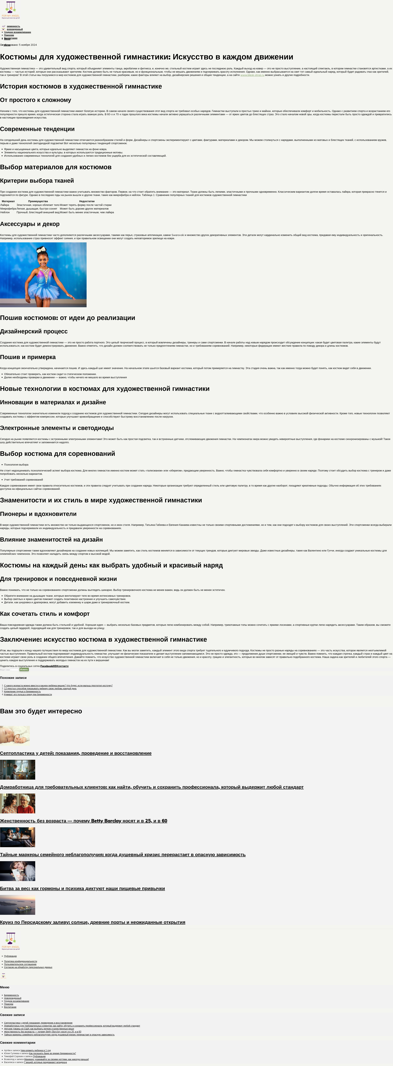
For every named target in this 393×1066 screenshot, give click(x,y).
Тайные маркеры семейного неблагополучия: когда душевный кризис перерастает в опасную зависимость (123, 854)
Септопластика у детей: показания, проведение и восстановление (76, 753)
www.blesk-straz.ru (252, 75)
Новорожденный (13, 29)
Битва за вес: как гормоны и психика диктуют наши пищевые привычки (82, 888)
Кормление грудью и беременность (22, 691)
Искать (24, 669)
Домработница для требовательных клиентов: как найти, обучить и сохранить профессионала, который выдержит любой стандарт (152, 787)
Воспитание (10, 38)
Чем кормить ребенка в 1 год (36, 1050)
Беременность (12, 26)
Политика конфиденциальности (20, 961)
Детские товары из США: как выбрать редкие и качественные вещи (39, 1028)
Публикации (10, 955)
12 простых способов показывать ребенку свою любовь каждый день (40, 688)
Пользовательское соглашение (20, 964)
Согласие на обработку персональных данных (28, 967)
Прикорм (9, 35)
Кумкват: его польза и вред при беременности (28, 694)
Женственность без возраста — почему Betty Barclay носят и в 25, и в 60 (83, 821)
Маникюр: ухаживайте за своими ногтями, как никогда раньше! (56, 1059)
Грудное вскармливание (17, 32)
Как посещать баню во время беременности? (52, 1053)
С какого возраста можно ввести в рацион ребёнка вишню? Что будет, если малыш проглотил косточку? (58, 685)
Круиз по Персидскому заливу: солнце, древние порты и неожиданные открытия (92, 922)
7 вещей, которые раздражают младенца (45, 1062)
